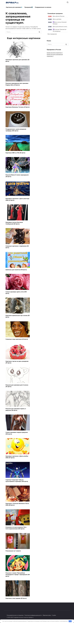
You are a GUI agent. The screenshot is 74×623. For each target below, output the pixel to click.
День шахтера (57, 19)
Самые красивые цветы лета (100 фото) (16, 292)
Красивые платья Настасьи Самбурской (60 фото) (14, 223)
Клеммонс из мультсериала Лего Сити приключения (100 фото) (16, 528)
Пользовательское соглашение (15, 615)
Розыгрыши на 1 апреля (13, 551)
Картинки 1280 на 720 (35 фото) (15, 153)
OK (70, 621)
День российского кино (60, 26)
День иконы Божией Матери (59, 23)
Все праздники (52, 34)
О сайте (54, 615)
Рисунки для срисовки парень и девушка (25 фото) (16, 409)
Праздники (27, 7)
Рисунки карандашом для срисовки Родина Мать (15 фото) (17, 84)
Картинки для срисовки (13, 7)
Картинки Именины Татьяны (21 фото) (17, 107)
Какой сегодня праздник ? (55, 52)
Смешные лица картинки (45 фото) (17, 339)
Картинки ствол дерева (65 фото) (16, 598)
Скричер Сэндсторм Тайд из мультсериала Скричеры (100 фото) (17, 480)
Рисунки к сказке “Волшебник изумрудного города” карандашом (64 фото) (18, 574)
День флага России (58, 16)
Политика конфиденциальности (33, 615)
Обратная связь (47, 615)
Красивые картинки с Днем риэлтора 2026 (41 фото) (17, 199)
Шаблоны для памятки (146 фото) (16, 269)
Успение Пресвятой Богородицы (59, 30)
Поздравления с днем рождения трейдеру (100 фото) (16, 129)
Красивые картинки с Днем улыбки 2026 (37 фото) (17, 456)
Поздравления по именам (43, 7)
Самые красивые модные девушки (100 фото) (17, 433)
